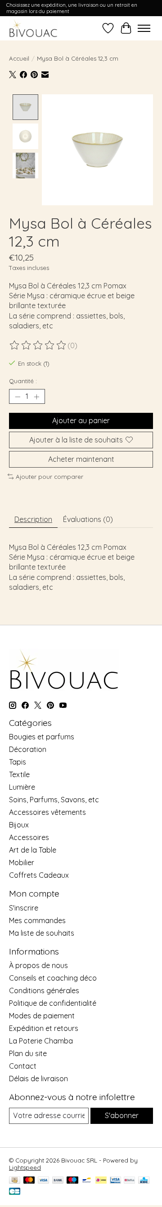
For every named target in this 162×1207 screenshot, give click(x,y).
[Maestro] (72, 1180)
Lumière (22, 787)
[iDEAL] (101, 1180)
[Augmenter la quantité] (36, 396)
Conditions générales (44, 990)
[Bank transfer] (58, 1180)
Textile (19, 774)
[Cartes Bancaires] (14, 1192)
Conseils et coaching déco (53, 977)
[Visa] (44, 1180)
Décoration (27, 749)
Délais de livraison (38, 1078)
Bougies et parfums (41, 736)
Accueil (19, 58)
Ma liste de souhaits (41, 932)
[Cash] (14, 1180)
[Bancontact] (86, 1180)
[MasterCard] (29, 1180)
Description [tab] (33, 519)
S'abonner (122, 1115)
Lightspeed (25, 1167)
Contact (22, 1065)
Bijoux (19, 824)
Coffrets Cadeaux (39, 875)
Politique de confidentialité (52, 1003)
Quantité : (23, 381)
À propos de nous (38, 965)
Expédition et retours (43, 1028)
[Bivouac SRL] (33, 28)
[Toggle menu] (144, 28)
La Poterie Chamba (41, 1040)
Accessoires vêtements (47, 812)
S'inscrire (23, 907)
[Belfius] (129, 1180)
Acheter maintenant (81, 459)
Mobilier (21, 862)
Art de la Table (32, 849)
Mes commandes (37, 920)
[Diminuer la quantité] (17, 396)
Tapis (17, 761)
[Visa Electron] (115, 1180)
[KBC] (143, 1180)
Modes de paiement (42, 1015)
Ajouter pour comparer (49, 476)
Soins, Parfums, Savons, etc (54, 799)
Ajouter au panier (81, 420)
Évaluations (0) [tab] (88, 519)
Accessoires (29, 837)
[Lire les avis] (38, 345)
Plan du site (28, 1053)
